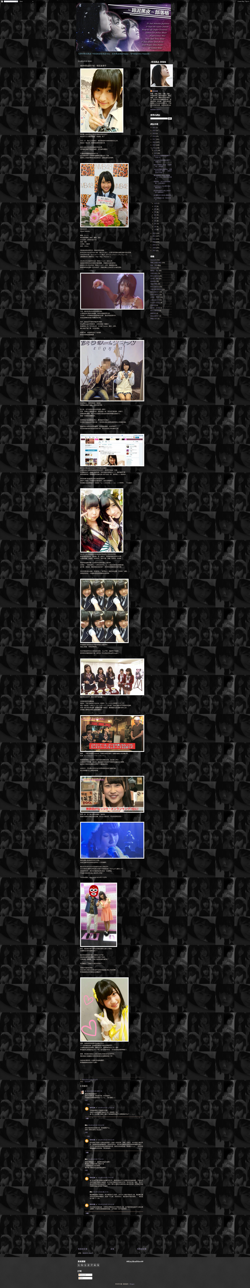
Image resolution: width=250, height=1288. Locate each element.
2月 (155, 226)
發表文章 (83, 1275)
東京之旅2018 (154, 310)
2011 (154, 239)
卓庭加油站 (153, 273)
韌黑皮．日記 (154, 270)
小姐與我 (153, 305)
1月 (155, 229)
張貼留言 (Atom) (88, 1253)
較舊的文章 (141, 1249)
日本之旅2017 (154, 294)
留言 (81, 1278)
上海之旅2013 (154, 300)
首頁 (112, 1249)
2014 (154, 148)
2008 (154, 248)
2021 (154, 127)
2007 (154, 250)
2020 (154, 130)
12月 (156, 150)
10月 (156, 203)
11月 (155, 153)
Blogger (132, 1284)
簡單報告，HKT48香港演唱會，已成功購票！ (162, 182)
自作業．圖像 (154, 278)
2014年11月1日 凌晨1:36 (94, 1091)
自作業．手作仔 (155, 297)
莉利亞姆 (92, 1107)
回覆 (86, 1100)
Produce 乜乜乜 (155, 302)
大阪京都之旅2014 (156, 289)
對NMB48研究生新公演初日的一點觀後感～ (162, 191)
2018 (154, 136)
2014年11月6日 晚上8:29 (100, 1192)
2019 (154, 133)
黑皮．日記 (153, 265)
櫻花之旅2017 (154, 292)
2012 (154, 236)
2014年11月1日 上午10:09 (106, 1107)
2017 (154, 139)
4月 (155, 221)
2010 (154, 242)
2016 (154, 142)
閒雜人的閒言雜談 (155, 262)
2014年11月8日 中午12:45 (106, 1204)
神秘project (153, 318)
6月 (155, 215)
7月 (155, 212)
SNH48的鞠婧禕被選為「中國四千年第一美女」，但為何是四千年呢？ (163, 171)
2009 (154, 245)
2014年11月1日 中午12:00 (96, 1125)
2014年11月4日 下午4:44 (105, 1177)
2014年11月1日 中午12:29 (106, 1140)
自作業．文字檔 (155, 308)
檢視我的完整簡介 (155, 109)
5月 (155, 218)
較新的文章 (82, 1249)
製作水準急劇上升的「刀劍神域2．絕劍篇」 (162, 165)
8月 (155, 209)
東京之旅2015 (154, 276)
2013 (154, 233)
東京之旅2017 (154, 316)
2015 (154, 145)
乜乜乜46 (153, 268)
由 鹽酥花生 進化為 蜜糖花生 (162, 195)
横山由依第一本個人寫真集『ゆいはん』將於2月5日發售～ (163, 177)
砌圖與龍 (153, 313)
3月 (155, 223)
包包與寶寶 (153, 284)
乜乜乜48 (87, 1081)
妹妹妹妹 (153, 281)
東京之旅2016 (154, 286)
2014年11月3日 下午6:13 (95, 1159)
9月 (155, 206)
